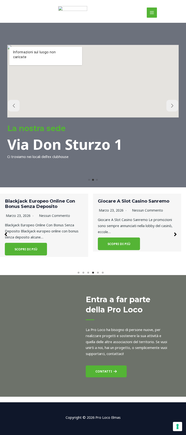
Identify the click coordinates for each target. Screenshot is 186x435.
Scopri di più (26, 249)
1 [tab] (78, 272)
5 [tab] (97, 272)
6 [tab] (102, 272)
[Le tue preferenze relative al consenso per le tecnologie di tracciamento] (177, 426)
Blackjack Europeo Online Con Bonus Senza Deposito (40, 203)
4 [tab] (93, 272)
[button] (89, 180)
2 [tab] (83, 272)
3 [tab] (88, 272)
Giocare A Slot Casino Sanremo (133, 201)
